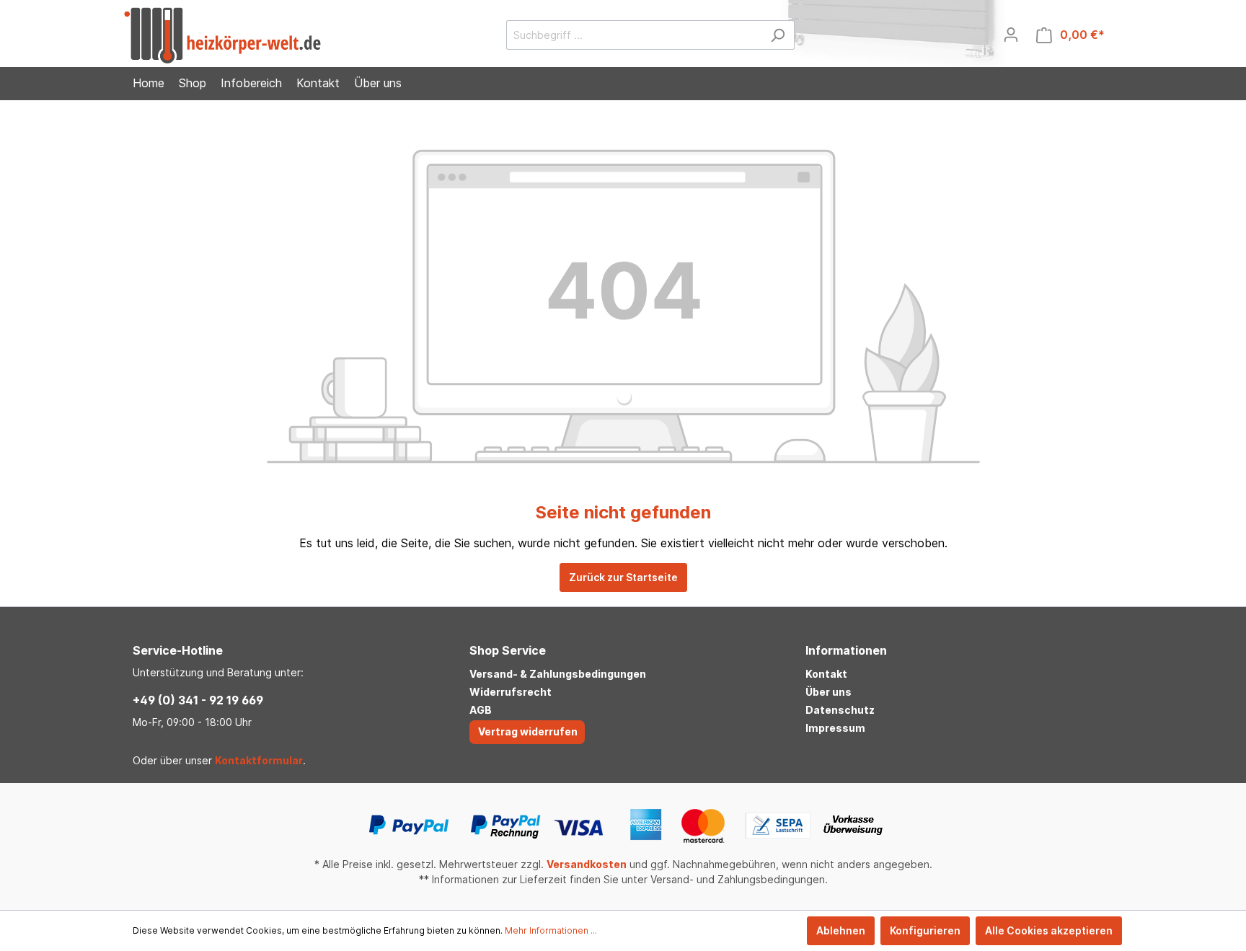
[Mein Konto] (1011, 34)
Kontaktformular (259, 760)
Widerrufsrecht (510, 692)
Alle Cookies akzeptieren (1049, 930)
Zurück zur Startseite (623, 577)
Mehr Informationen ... (551, 930)
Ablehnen (840, 930)
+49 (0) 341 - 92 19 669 (198, 700)
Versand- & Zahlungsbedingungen (557, 674)
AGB (480, 710)
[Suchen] (778, 35)
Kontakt (826, 674)
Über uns (828, 692)
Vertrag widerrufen (528, 731)
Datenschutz (840, 710)
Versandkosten (587, 864)
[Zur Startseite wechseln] (222, 35)
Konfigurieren (925, 930)
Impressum (835, 728)
